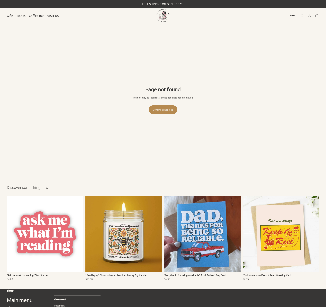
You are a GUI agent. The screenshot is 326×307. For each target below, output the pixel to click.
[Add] (78, 267)
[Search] (302, 15)
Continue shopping (163, 109)
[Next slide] (157, 234)
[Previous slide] (90, 234)
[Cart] (317, 15)
